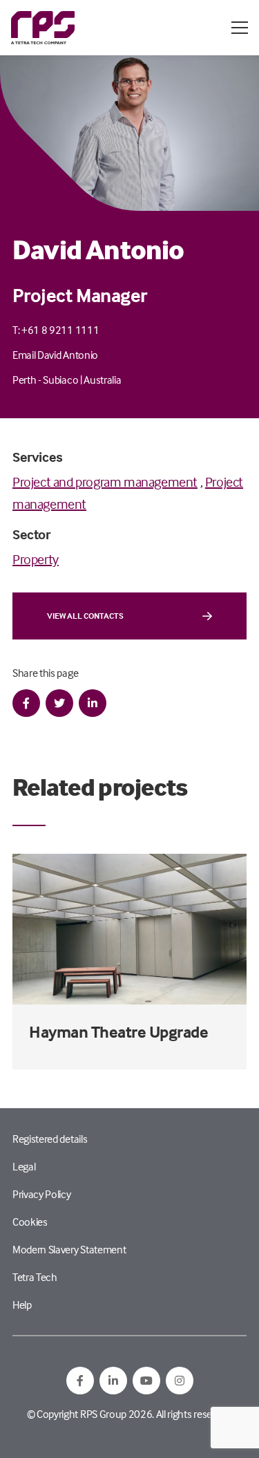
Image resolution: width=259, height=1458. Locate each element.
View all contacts (85, 615)
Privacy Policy (41, 1194)
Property (35, 559)
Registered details (49, 1139)
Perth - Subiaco (45, 379)
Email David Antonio (55, 355)
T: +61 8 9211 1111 (55, 330)
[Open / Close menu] (239, 27)
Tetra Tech (34, 1277)
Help (22, 1304)
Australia (102, 379)
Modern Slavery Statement (69, 1249)
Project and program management (105, 481)
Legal (23, 1166)
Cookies (30, 1221)
